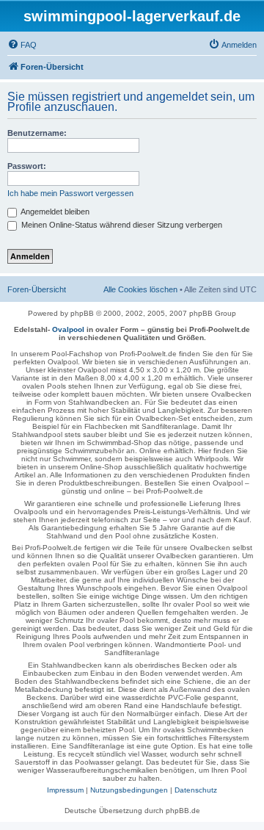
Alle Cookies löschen (140, 289)
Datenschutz (196, 790)
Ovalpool (68, 329)
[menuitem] (22, 45)
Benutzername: (37, 133)
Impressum (65, 790)
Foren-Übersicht (36, 289)
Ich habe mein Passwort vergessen (70, 193)
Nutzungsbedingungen (129, 790)
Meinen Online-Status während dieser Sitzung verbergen (120, 224)
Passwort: (26, 166)
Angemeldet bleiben (54, 211)
